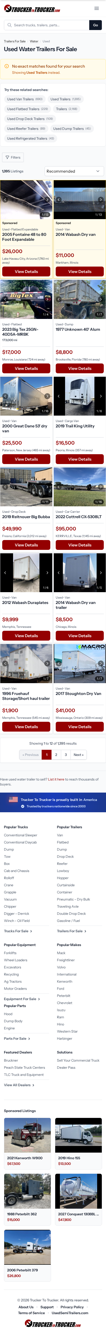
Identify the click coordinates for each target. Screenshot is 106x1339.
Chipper (10, 906)
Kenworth (64, 981)
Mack (61, 953)
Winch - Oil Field (17, 920)
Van (60, 835)
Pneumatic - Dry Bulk (73, 899)
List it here (56, 779)
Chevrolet (64, 1003)
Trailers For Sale (15, 41)
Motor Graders (15, 988)
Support (47, 1307)
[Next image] (47, 199)
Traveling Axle (68, 906)
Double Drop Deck (71, 913)
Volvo (61, 967)
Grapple (10, 892)
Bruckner (11, 1060)
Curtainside (66, 885)
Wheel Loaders (15, 960)
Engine (9, 1028)
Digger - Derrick (16, 913)
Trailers (66, 109)
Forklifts (10, 953)
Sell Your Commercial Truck (78, 1060)
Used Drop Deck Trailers (30, 119)
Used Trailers (66, 99)
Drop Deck (65, 856)
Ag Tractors (13, 981)
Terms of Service (31, 1313)
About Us (26, 1307)
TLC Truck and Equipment (24, 1074)
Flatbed (63, 842)
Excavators (12, 967)
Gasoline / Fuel (68, 920)
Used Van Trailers (25, 99)
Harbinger (64, 1038)
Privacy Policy (72, 1307)
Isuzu (61, 1010)
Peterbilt (63, 995)
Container (64, 892)
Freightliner (66, 960)
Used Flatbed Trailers (27, 109)
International (66, 974)
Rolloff (9, 878)
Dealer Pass (66, 1067)
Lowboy (63, 871)
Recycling (11, 974)
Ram (60, 1017)
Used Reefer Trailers (26, 128)
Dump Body (13, 1021)
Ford (60, 988)
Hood (8, 1014)
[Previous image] (5, 199)
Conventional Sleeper (20, 835)
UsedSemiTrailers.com (70, 1313)
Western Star (67, 1031)
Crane (8, 885)
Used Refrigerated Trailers (30, 138)
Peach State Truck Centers (24, 1067)
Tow (7, 856)
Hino (60, 1024)
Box (7, 863)
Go (95, 25)
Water (34, 41)
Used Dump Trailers (72, 128)
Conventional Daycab (20, 842)
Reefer (62, 863)
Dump (9, 849)
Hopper (63, 878)
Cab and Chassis (16, 871)
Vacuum (10, 899)
